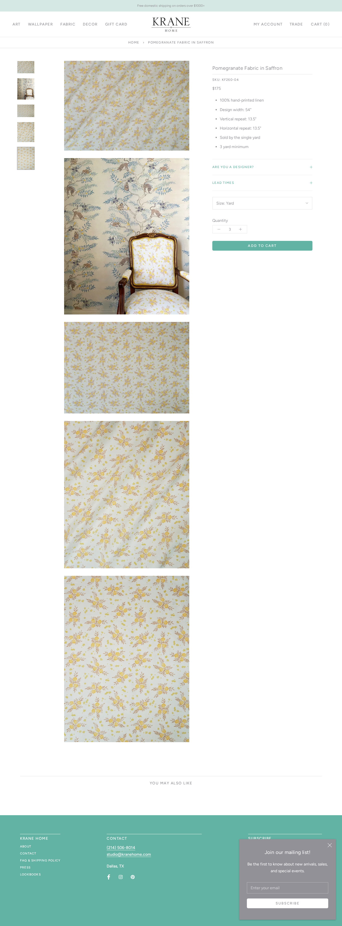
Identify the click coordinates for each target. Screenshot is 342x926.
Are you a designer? (233, 167)
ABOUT (25, 846)
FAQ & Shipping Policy (40, 860)
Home (133, 42)
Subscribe (288, 903)
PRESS (25, 867)
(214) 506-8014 (121, 847)
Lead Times (223, 183)
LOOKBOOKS (30, 874)
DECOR (90, 24)
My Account (268, 24)
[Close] (329, 845)
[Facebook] (109, 876)
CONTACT (28, 853)
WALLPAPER (40, 24)
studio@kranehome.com (129, 854)
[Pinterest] (133, 876)
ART (17, 24)
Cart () (320, 24)
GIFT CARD (116, 24)
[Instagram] (121, 876)
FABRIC (67, 24)
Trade (296, 24)
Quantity (220, 220)
